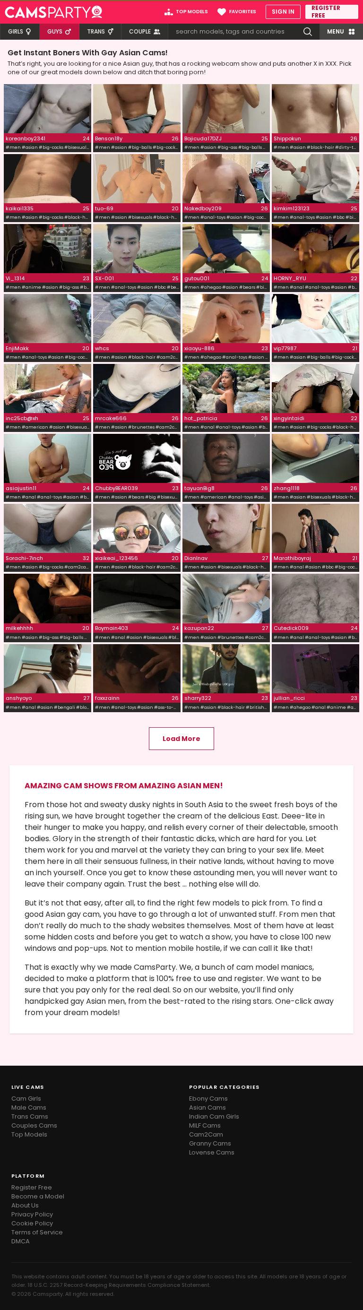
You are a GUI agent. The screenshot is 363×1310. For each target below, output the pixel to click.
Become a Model (37, 1196)
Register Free (31, 1187)
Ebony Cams (208, 1098)
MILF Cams (205, 1125)
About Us (25, 1205)
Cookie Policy (32, 1223)
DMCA (20, 1241)
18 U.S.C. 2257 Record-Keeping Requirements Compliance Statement (118, 1285)
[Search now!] (308, 32)
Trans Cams (29, 1116)
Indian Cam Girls (214, 1116)
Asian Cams (207, 1107)
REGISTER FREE (325, 12)
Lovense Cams (211, 1152)
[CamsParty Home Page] (53, 12)
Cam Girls (26, 1098)
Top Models (29, 1134)
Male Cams (28, 1107)
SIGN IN (283, 12)
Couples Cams (34, 1125)
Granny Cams (210, 1143)
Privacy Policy (32, 1214)
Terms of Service (37, 1232)
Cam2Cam (206, 1134)
